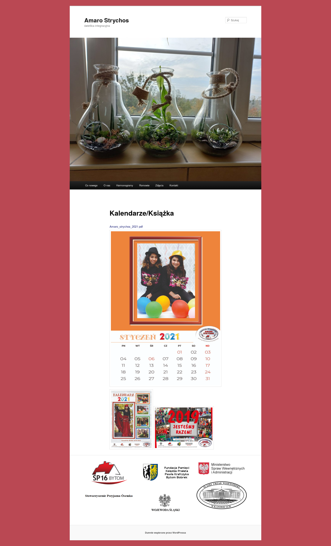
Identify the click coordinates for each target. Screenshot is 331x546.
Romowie (144, 185)
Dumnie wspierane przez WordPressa (165, 532)
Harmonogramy (124, 185)
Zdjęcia (159, 185)
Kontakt (174, 185)
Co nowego (91, 185)
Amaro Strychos (106, 20)
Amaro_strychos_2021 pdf (126, 226)
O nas (107, 185)
